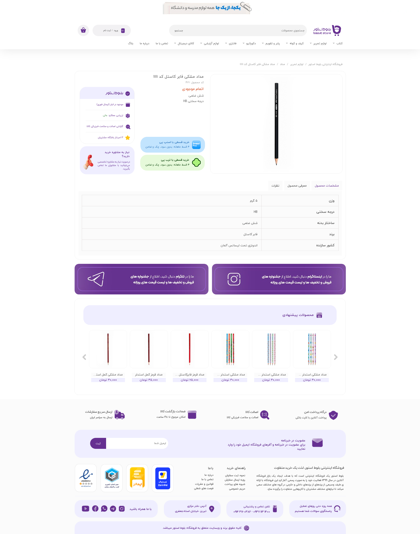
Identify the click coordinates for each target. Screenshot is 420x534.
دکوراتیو (251, 43)
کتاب (339, 43)
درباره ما (144, 43)
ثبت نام (107, 30)
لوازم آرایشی (211, 43)
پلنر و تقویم (273, 43)
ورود (116, 30)
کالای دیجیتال (186, 43)
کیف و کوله (297, 43)
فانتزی (232, 43)
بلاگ (130, 43)
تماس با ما (162, 43)
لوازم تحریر (320, 43)
